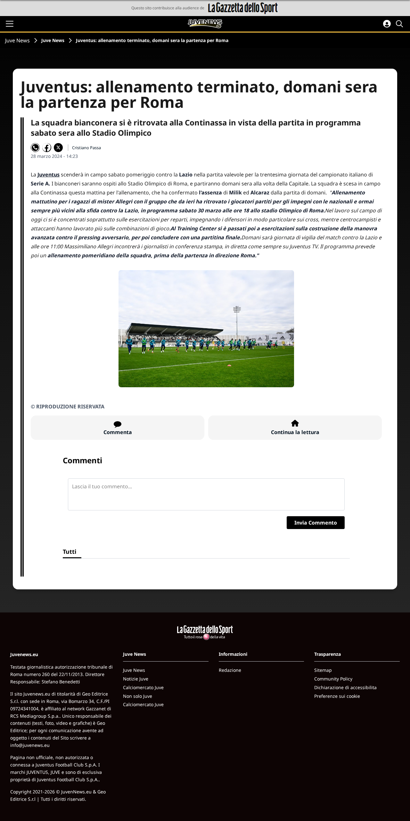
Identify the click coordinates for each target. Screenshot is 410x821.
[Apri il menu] (9, 23)
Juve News (17, 40)
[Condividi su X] (58, 147)
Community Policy (333, 679)
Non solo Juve (137, 696)
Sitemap (323, 670)
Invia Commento (315, 522)
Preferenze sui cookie (337, 696)
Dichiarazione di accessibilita (345, 687)
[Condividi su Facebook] (46, 147)
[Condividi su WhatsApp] (35, 147)
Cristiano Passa (86, 147)
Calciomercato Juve (143, 687)
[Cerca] (400, 23)
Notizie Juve (135, 679)
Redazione (230, 670)
